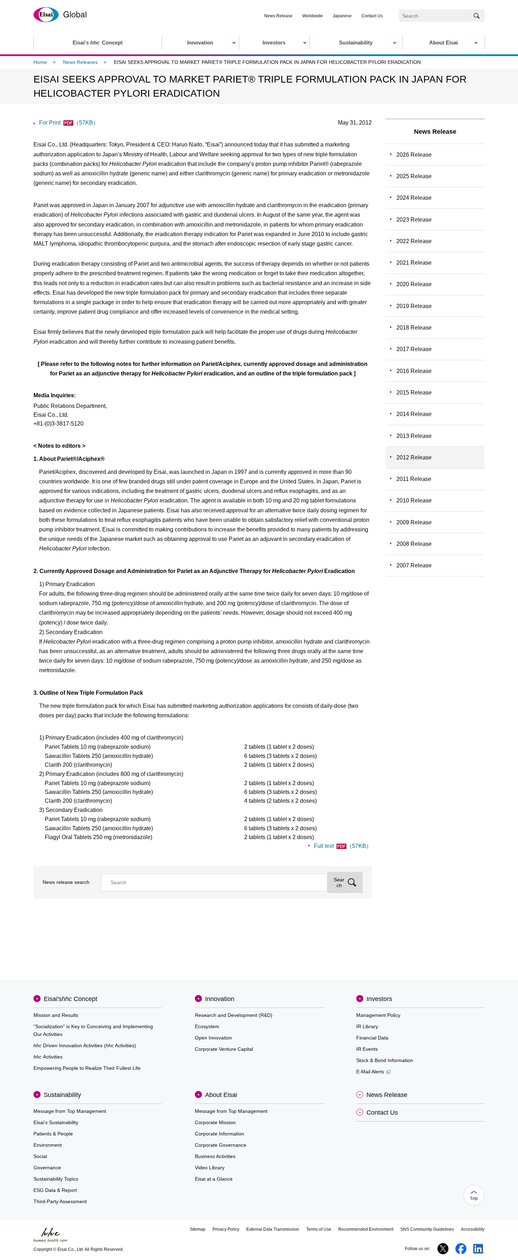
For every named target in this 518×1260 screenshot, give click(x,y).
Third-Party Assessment (60, 1201)
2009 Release (414, 522)
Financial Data (372, 1038)
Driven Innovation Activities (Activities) (84, 1045)
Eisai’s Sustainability (55, 1122)
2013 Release (414, 436)
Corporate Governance (220, 1145)
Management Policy (378, 1015)
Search (339, 882)
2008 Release (414, 544)
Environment (47, 1145)
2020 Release (414, 284)
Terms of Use (318, 1229)
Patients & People (53, 1134)
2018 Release (414, 328)
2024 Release (414, 198)
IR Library (367, 1026)
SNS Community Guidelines (427, 1229)
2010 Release (414, 501)
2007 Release (414, 565)
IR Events (367, 1049)
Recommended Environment (365, 1229)
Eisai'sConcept (70, 998)
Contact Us (372, 15)
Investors (379, 998)
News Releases (80, 62)
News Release (278, 15)
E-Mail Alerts (370, 1071)
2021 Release (414, 263)
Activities (47, 1057)
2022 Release (414, 241)
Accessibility (473, 1229)
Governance (47, 1167)
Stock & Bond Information (384, 1060)
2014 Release (414, 414)
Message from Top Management (69, 1111)
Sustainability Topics (55, 1179)
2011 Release (413, 479)
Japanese (342, 15)
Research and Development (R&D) (233, 1015)
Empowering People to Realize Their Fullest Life (87, 1068)
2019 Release (414, 306)
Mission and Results (55, 1015)
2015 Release (414, 393)
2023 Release (414, 220)
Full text (343, 846)
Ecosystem (207, 1026)
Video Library (209, 1167)
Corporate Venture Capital (224, 1049)
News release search (66, 882)
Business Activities (215, 1156)
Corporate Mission (215, 1122)
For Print (69, 123)
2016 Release (414, 371)
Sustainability (62, 1094)
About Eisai (221, 1094)
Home (40, 62)
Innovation (219, 998)
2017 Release (414, 349)
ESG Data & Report (55, 1190)
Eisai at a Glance (214, 1179)
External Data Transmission (272, 1229)
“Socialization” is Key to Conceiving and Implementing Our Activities (93, 1030)
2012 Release (414, 457)
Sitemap (197, 1229)
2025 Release (414, 176)
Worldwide (312, 15)
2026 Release (414, 155)
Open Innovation (213, 1038)
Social (40, 1156)
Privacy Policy (225, 1229)
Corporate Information (219, 1134)
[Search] (477, 16)
